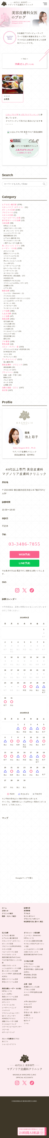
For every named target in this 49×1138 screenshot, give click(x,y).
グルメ (6, 380)
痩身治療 (5, 291)
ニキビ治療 (8, 324)
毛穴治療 (7, 321)
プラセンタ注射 (29, 989)
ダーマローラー (9, 273)
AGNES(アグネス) (10, 281)
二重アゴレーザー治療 (11, 243)
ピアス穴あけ (28, 964)
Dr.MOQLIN (8, 352)
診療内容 (27, 908)
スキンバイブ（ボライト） (13, 207)
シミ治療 (5, 316)
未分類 (5, 390)
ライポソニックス (10, 308)
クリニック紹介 (7, 913)
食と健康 (7, 362)
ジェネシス (6, 1010)
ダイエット (8, 303)
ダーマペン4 (8, 258)
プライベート (7, 372)
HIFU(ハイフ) (8, 226)
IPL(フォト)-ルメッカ (11, 261)
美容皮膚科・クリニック (12, 365)
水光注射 (7, 278)
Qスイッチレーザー (10, 268)
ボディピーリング (8, 1032)
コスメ (6, 354)
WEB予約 (24, 554)
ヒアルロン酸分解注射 (10, 938)
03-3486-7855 (24, 544)
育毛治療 (5, 344)
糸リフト (5, 1041)
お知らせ (5, 911)
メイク (26, 1010)
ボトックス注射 (8, 210)
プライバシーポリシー (32, 919)
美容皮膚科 (8, 367)
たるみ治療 (6, 314)
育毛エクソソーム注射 (10, 982)
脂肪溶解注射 (8, 236)
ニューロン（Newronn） (33, 935)
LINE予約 (24, 563)
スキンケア (8, 334)
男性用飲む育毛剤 (30, 975)
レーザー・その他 (9, 248)
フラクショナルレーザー (11, 1013)
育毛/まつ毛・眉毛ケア (32, 1012)
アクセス (27, 913)
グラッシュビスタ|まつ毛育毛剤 (15, 349)
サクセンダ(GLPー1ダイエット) (15, 298)
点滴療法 (7, 286)
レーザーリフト (9, 271)
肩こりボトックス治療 (10, 971)
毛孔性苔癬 (8, 336)
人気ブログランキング (29, 115)
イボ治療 (7, 329)
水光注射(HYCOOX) (9, 999)
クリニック (8, 370)
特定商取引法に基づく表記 (33, 922)
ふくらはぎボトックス (11, 301)
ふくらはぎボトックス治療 (11, 968)
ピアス (6, 288)
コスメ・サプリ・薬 (10, 347)
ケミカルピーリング (11, 331)
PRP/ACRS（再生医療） (13, 276)
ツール (26, 1023)
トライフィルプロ (10, 256)
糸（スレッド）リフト (11, 231)
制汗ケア (27, 1021)
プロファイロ (7, 212)
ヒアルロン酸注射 (9, 205)
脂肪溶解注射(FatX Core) (11, 957)
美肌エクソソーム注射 (10, 979)
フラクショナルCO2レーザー (14, 283)
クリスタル (8, 296)
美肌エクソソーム (10, 253)
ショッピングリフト (11, 233)
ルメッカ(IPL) (7, 994)
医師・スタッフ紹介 (9, 916)
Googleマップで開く (24, 878)
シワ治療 (5, 311)
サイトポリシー (29, 916)
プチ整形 (5, 341)
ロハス (6, 382)
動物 (5, 377)
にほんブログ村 (12, 115)
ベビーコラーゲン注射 (11, 218)
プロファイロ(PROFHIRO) (11, 946)
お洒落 (6, 385)
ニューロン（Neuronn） (12, 293)
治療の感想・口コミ (10, 388)
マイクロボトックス (11, 240)
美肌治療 (5, 319)
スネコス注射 (7, 215)
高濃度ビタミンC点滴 (31, 987)
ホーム (4, 908)
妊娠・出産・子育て (11, 375)
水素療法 (27, 1015)
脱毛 (5, 339)
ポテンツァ (8, 251)
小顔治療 (5, 223)
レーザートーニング (11, 266)
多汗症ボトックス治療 (11, 220)
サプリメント (8, 357)
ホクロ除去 (8, 326)
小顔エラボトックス (11, 228)
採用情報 (27, 911)
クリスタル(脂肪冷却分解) (33, 941)
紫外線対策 (28, 1007)
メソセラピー (8, 306)
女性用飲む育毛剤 (30, 977)
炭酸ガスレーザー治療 (10, 1021)
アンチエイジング (9, 359)
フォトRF (7, 263)
